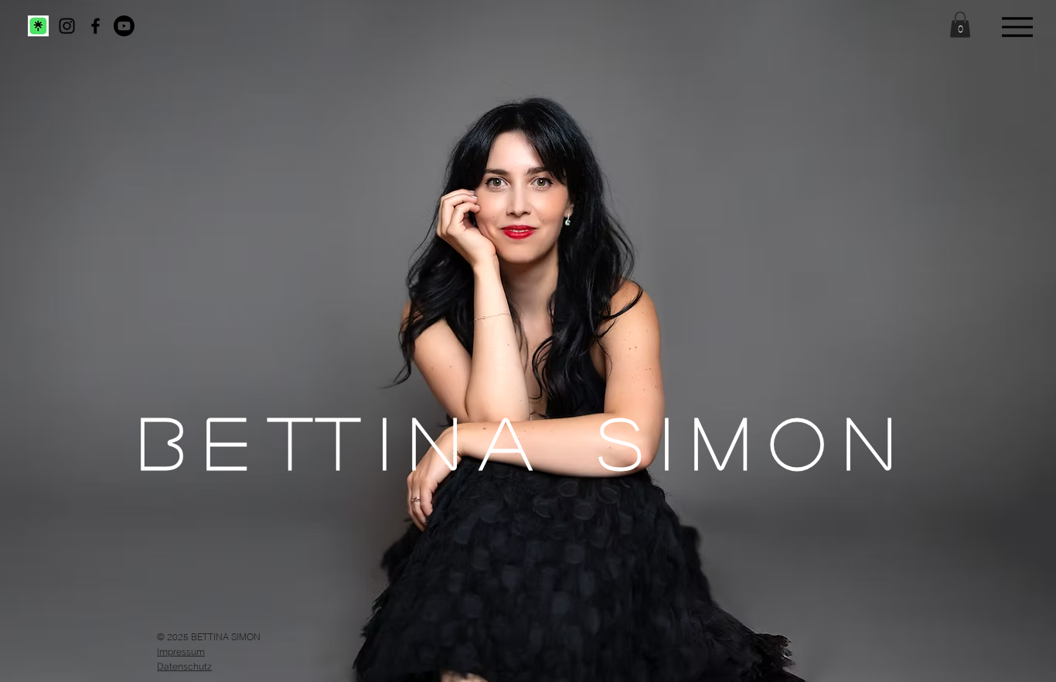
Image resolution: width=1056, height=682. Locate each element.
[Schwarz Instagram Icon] (66, 25)
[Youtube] (124, 25)
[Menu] (1017, 26)
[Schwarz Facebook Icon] (95, 25)
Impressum (181, 651)
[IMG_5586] (38, 25)
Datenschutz (184, 666)
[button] (960, 24)
